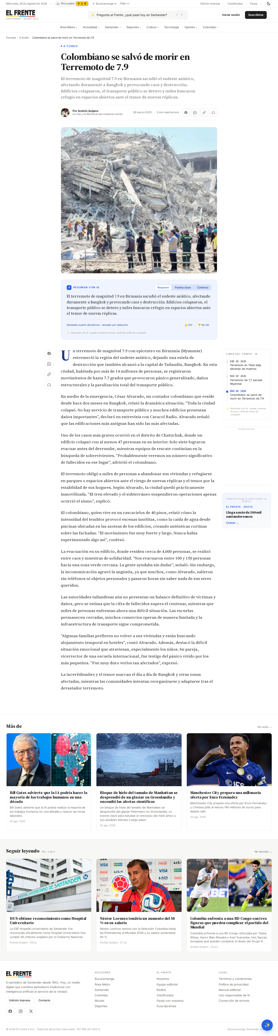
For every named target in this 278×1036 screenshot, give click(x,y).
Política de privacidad (233, 984)
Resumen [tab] (163, 287)
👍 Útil (188, 324)
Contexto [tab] (202, 287)
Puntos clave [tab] (183, 287)
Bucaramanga (104, 978)
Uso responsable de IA (234, 995)
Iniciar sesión (231, 14)
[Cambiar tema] (268, 3)
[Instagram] (21, 1011)
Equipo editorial (167, 984)
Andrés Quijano (88, 111)
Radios (161, 990)
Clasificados (235, 3)
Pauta (253, 3)
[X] (31, 1011)
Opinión (191, 27)
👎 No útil (203, 324)
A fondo (24, 37)
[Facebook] (10, 1011)
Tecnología (171, 27)
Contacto (44, 1000)
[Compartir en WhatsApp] (195, 112)
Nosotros (163, 978)
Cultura (153, 27)
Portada (11, 37)
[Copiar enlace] (204, 112)
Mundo (99, 1000)
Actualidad (91, 27)
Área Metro (68, 27)
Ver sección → (263, 851)
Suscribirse (255, 14)
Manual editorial (230, 990)
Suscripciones (166, 1006)
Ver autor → (264, 726)
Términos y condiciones (235, 978)
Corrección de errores (234, 1000)
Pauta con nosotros (170, 1000)
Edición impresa (210, 3)
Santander (113, 27)
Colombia (210, 27)
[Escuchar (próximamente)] (213, 112)
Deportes (133, 27)
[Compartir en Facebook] (186, 112)
